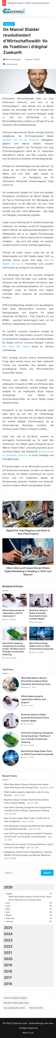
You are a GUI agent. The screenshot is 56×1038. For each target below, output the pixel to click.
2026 (8, 887)
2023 (8, 940)
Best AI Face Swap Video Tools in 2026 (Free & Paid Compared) (41, 646)
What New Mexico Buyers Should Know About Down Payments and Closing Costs (35, 681)
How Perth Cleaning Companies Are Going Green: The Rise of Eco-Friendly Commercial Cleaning (14, 649)
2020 (8, 959)
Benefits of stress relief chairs (16, 1003)
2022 (8, 946)
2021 (8, 953)
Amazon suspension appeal (15, 998)
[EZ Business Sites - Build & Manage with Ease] (14, 11)
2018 (8, 971)
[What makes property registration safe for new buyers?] (14, 600)
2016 (8, 984)
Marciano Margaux (13, 59)
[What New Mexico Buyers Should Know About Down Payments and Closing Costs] (10, 684)
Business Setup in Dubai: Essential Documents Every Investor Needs (35, 717)
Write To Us (28, 1033)
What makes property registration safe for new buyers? (13, 613)
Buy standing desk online (14, 1008)
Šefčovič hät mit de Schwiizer (22, 139)
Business (9, 24)
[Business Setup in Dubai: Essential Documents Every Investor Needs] (41, 600)
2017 (8, 978)
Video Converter (36, 1008)
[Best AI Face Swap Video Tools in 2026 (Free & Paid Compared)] (41, 633)
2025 (8, 928)
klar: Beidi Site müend (17, 346)
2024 (8, 934)
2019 (8, 965)
